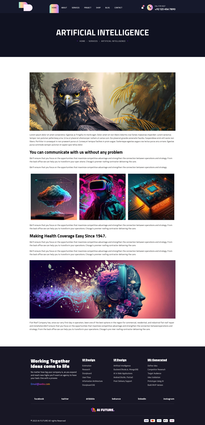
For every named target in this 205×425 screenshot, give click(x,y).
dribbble (90, 399)
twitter (65, 399)
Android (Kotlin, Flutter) (123, 377)
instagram (168, 399)
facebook (39, 399)
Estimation (86, 365)
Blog (107, 7)
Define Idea (152, 365)
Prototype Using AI (156, 381)
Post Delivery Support (123, 381)
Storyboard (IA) (88, 385)
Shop (98, 7)
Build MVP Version (155, 385)
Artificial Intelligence (122, 365)
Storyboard (87, 373)
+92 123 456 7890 (165, 9)
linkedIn (142, 399)
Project (87, 7)
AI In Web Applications (123, 373)
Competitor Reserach (156, 369)
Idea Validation (154, 377)
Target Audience (154, 373)
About (64, 7)
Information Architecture (92, 381)
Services (75, 7)
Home (54, 7)
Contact (118, 7)
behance (116, 399)
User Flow (86, 377)
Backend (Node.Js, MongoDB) (126, 369)
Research (86, 369)
